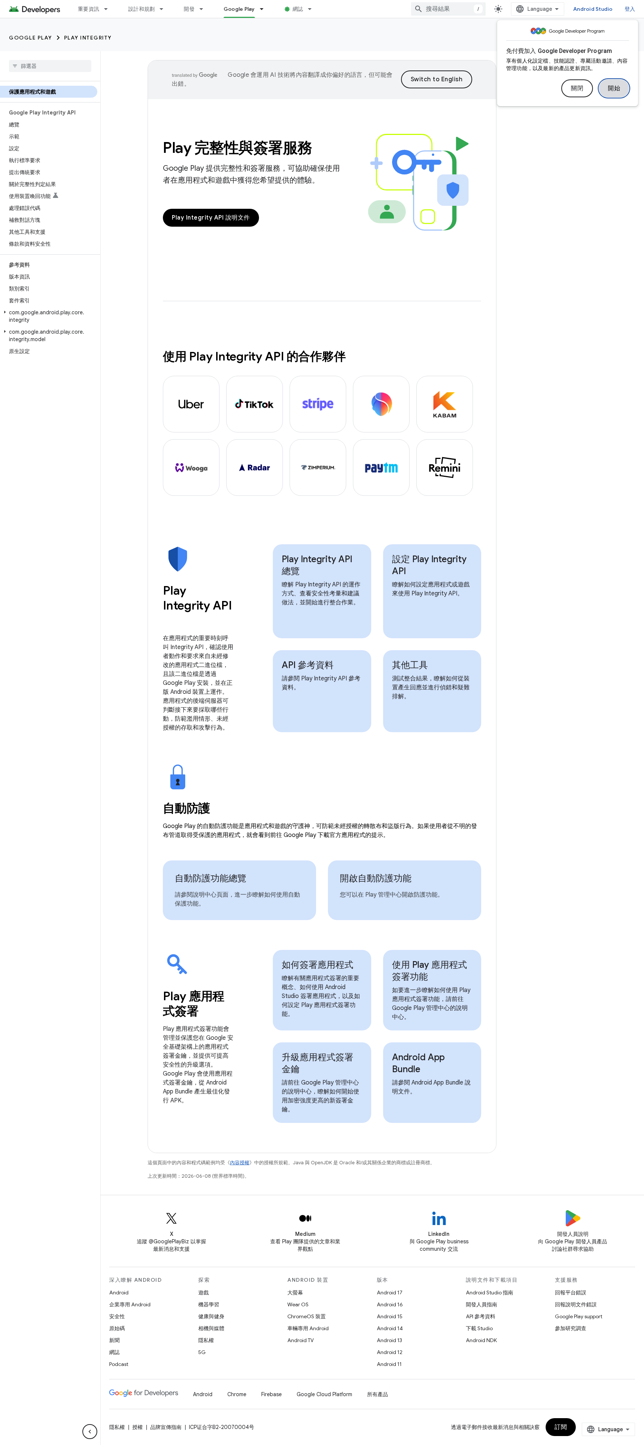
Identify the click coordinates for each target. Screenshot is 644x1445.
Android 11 (389, 1364)
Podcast (118, 1364)
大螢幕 (295, 1292)
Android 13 (389, 1340)
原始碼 (117, 1328)
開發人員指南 (481, 1304)
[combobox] (448, 9)
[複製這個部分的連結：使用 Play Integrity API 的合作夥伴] (352, 357)
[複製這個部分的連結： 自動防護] (220, 809)
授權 (137, 1427)
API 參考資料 (308, 665)
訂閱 (561, 1427)
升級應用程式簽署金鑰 (317, 1063)
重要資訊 (88, 9)
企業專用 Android (130, 1304)
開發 (189, 9)
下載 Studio (479, 1328)
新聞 (114, 1340)
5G (202, 1352)
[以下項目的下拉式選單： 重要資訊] (109, 9)
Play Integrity (88, 37)
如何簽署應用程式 (317, 964)
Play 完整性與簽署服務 (237, 148)
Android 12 (389, 1352)
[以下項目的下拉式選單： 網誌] (313, 9)
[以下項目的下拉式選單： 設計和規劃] (165, 9)
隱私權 (206, 1340)
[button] (48, 316)
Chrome (236, 1394)
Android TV (300, 1340)
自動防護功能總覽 (210, 878)
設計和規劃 (141, 9)
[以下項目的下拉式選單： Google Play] (265, 9)
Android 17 (389, 1292)
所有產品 (377, 1394)
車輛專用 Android (308, 1328)
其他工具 (410, 665)
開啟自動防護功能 (375, 878)
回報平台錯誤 (570, 1292)
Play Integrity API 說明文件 (211, 217)
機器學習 (208, 1304)
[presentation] (198, 605)
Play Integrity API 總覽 (317, 565)
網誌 (298, 9)
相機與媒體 (211, 1328)
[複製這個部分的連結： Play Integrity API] (170, 621)
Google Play (239, 9)
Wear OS (298, 1304)
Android (119, 1292)
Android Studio (593, 9)
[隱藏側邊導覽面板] (89, 1431)
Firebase (271, 1394)
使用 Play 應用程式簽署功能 (429, 970)
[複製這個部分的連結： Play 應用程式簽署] (208, 1012)
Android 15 (389, 1316)
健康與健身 (211, 1316)
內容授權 (239, 1162)
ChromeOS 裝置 (306, 1316)
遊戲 (203, 1292)
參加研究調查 (570, 1328)
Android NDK (481, 1340)
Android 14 (390, 1328)
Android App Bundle (418, 1063)
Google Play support (578, 1316)
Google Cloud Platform (324, 1394)
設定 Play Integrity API (429, 565)
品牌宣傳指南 (165, 1427)
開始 (614, 88)
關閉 (577, 88)
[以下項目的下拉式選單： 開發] (205, 9)
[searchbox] (50, 66)
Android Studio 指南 (489, 1292)
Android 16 (390, 1304)
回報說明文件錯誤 (576, 1304)
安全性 (117, 1316)
